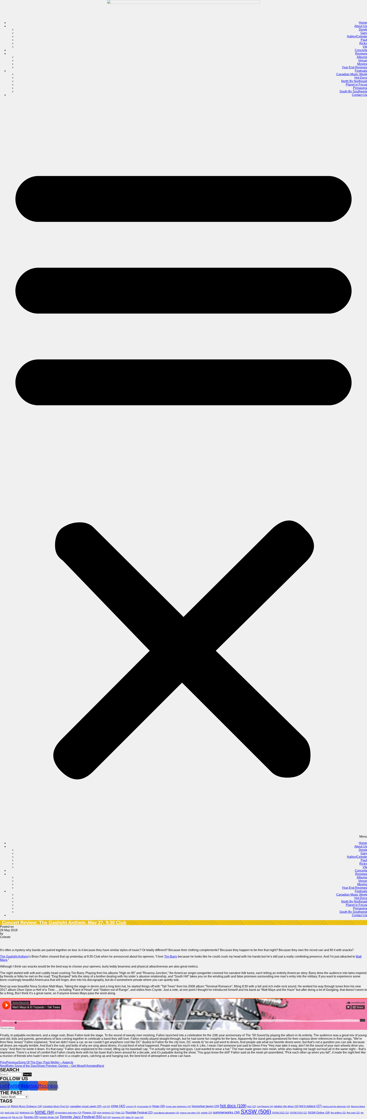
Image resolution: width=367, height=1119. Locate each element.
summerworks (226, 1112)
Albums (362, 57)
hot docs (233, 1105)
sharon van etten (190, 1113)
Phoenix (89, 1112)
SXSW (256, 1111)
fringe (158, 1106)
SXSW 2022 (280, 1113)
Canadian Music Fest (56, 1106)
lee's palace (310, 1106)
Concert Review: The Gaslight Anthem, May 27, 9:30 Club (64, 922)
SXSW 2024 (298, 1113)
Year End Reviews (354, 67)
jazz (251, 1106)
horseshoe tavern (205, 1106)
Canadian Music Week (351, 74)
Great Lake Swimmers (178, 1106)
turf (107, 1117)
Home (363, 22)
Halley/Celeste (357, 36)
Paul (364, 39)
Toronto (31, 1117)
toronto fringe (49, 1117)
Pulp (120, 1113)
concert (131, 1106)
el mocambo (144, 1106)
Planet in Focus (356, 84)
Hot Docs (360, 77)
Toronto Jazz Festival (81, 1117)
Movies (362, 64)
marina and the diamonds (336, 1106)
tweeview (118, 1117)
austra (5, 1106)
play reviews (106, 1113)
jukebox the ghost (286, 1106)
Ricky (363, 43)
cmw (118, 1106)
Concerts (361, 50)
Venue (362, 60)
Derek (363, 29)
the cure (353, 1113)
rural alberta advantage (166, 1113)
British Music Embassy (26, 1106)
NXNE (44, 1112)
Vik (365, 46)
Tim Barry (170, 956)
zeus (139, 1117)
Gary (364, 33)
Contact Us (359, 94)
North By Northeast (354, 81)
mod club (12, 1112)
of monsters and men (68, 1112)
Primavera (360, 88)
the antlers (338, 1113)
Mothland (27, 1113)
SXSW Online (319, 1112)
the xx (17, 1117)
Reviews (361, 53)
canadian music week (86, 1106)
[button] (183, 469)
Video (129, 1117)
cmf (106, 1106)
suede (206, 1112)
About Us (360, 26)
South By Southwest (353, 91)
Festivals (361, 70)
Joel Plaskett (265, 1106)
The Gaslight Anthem (14, 956)
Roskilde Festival (139, 1112)
